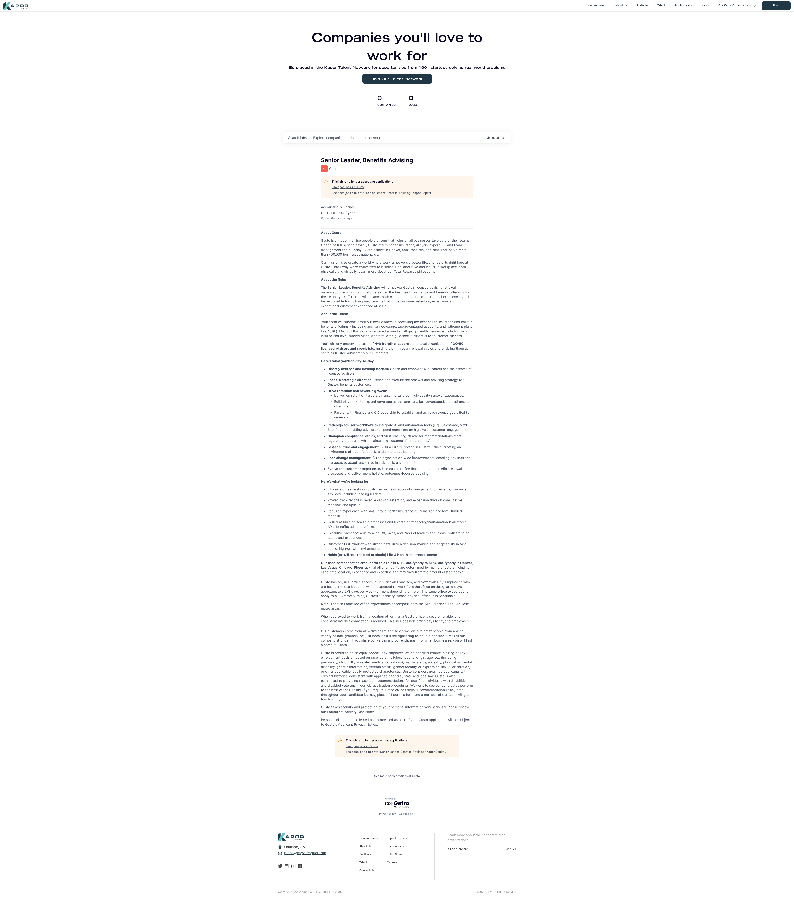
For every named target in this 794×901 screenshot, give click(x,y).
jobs (297, 138)
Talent (363, 862)
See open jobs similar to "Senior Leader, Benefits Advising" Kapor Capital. (382, 193)
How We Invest (369, 838)
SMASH (510, 849)
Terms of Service (505, 891)
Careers (392, 862)
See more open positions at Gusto (397, 776)
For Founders (395, 846)
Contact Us (366, 870)
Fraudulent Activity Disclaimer (350, 712)
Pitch (776, 5)
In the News (394, 854)
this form (406, 695)
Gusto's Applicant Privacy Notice (351, 724)
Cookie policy (407, 813)
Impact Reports (397, 838)
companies (328, 138)
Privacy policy (387, 813)
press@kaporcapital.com (305, 853)
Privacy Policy (483, 891)
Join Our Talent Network (397, 78)
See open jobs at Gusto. (348, 187)
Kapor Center (457, 849)
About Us (365, 846)
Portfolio (365, 854)
